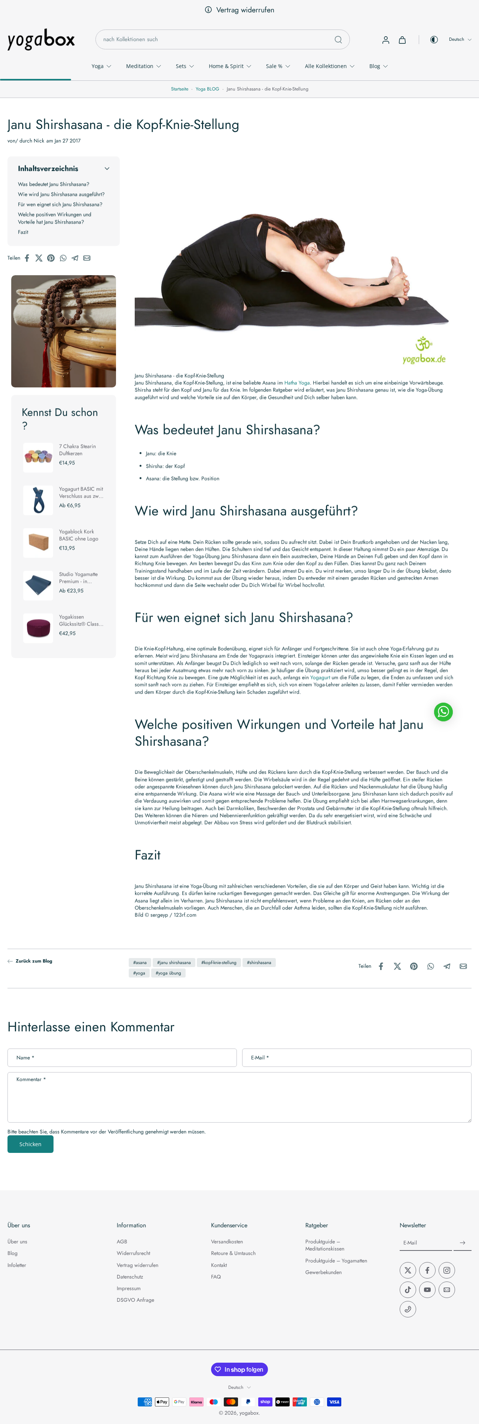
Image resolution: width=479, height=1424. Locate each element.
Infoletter (16, 1265)
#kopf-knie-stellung (219, 962)
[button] (63, 168)
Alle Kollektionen (326, 66)
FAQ (216, 1276)
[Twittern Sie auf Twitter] (41, 258)
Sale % (274, 66)
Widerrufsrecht (133, 1253)
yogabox (249, 1413)
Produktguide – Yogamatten (336, 1260)
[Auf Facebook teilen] (29, 258)
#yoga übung (168, 973)
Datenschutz (130, 1276)
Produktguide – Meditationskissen (324, 1245)
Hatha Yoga (297, 382)
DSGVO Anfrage (135, 1300)
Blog (374, 66)
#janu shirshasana (174, 962)
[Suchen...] (338, 39)
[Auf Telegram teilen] (77, 258)
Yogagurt (320, 677)
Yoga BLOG (207, 89)
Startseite (179, 89)
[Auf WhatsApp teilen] (65, 258)
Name (25, 1057)
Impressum (129, 1288)
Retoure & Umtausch (233, 1253)
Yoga (98, 66)
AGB (122, 1241)
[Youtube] (427, 1290)
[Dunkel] (429, 39)
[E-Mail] (447, 1290)
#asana (140, 962)
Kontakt (219, 1265)
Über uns (17, 1241)
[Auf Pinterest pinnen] (53, 258)
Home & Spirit (226, 66)
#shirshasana (259, 962)
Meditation (139, 66)
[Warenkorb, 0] (402, 39)
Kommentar (31, 1079)
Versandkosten (227, 1241)
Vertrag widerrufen (245, 9)
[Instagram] (447, 1270)
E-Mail (260, 1057)
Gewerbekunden (323, 1272)
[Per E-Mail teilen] (89, 258)
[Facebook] (427, 1270)
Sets (181, 66)
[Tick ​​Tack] (408, 1290)
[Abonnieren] (463, 1243)
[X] (408, 1270)
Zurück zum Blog (34, 961)
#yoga (139, 973)
